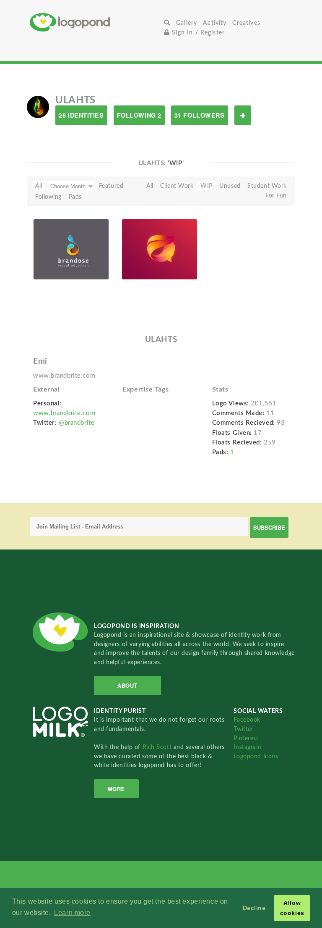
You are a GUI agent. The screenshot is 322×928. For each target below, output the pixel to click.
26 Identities (81, 115)
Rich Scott (158, 747)
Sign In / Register (197, 32)
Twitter (243, 729)
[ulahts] (38, 106)
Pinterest (246, 738)
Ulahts (55, 265)
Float (93, 267)
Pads (75, 197)
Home (95, 22)
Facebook (247, 720)
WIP (132, 255)
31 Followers (199, 115)
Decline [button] (254, 907)
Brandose (51, 255)
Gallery (186, 23)
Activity (214, 23)
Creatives (246, 23)
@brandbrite (76, 423)
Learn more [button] (72, 912)
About (127, 685)
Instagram (247, 747)
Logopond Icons (256, 756)
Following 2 (139, 115)
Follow (242, 115)
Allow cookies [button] (292, 907)
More (116, 789)
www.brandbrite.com (64, 413)
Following (48, 197)
